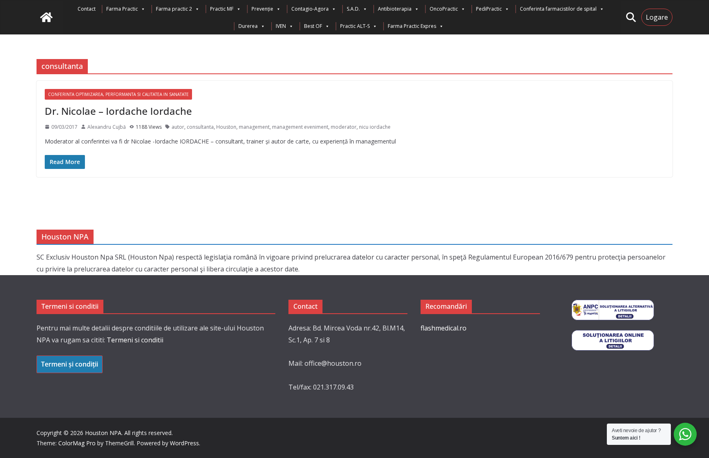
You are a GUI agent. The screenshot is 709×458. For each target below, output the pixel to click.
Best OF (313, 26)
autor (178, 126)
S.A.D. (353, 8)
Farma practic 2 (174, 8)
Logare (657, 17)
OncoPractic (444, 8)
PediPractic (489, 8)
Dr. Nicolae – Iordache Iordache (118, 111)
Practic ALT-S (355, 26)
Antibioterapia (395, 8)
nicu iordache (375, 126)
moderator (344, 126)
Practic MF (221, 8)
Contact (87, 8)
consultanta (200, 126)
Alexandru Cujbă (106, 126)
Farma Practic (122, 8)
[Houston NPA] (46, 17)
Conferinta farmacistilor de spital (558, 8)
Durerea (248, 26)
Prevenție (262, 8)
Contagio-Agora (310, 8)
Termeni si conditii (135, 339)
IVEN (281, 26)
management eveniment (300, 126)
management (254, 126)
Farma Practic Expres (412, 26)
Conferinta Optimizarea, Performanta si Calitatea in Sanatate (118, 94)
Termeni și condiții (69, 364)
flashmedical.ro (444, 328)
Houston (226, 126)
